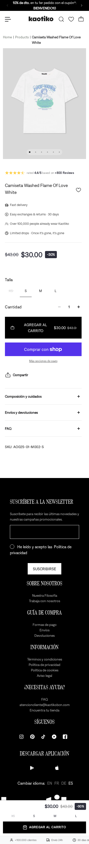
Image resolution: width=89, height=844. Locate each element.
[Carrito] (81, 19)
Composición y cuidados (23, 396)
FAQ (8, 429)
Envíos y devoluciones (21, 412)
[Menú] (8, 19)
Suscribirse (44, 569)
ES (70, 783)
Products (22, 37)
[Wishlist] (71, 19)
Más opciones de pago (43, 361)
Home (7, 37)
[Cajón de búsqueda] (61, 19)
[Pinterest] (32, 736)
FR (56, 783)
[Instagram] (21, 736)
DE (63, 783)
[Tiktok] (43, 736)
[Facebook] (65, 736)
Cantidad (13, 307)
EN (49, 783)
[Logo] (41, 19)
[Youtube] (54, 736)
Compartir (20, 375)
